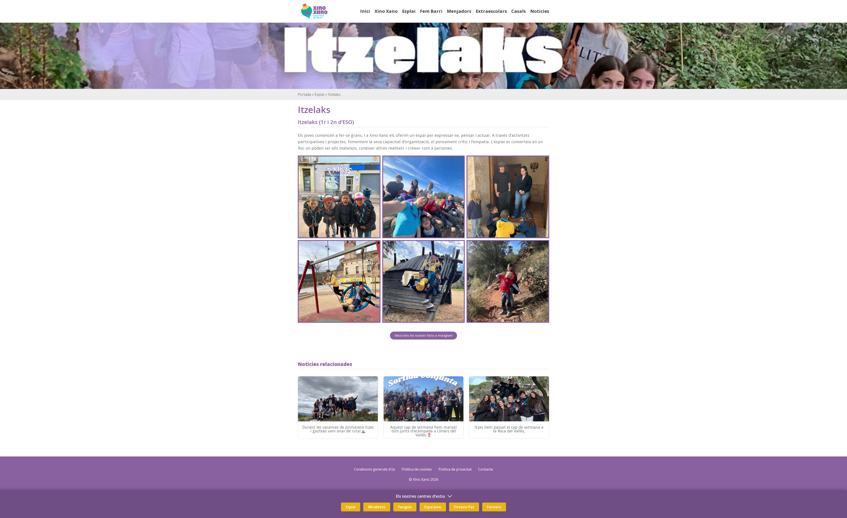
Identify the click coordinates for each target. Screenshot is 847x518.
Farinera (494, 507)
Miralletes (376, 507)
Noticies (539, 11)
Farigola (405, 507)
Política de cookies (417, 469)
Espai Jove (432, 507)
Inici (365, 11)
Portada (304, 94)
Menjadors (459, 11)
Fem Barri (431, 11)
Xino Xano (386, 11)
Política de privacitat (455, 469)
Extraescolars (491, 11)
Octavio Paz (464, 507)
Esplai (409, 11)
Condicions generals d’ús (374, 469)
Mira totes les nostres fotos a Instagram (424, 335)
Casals (518, 11)
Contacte (485, 469)
